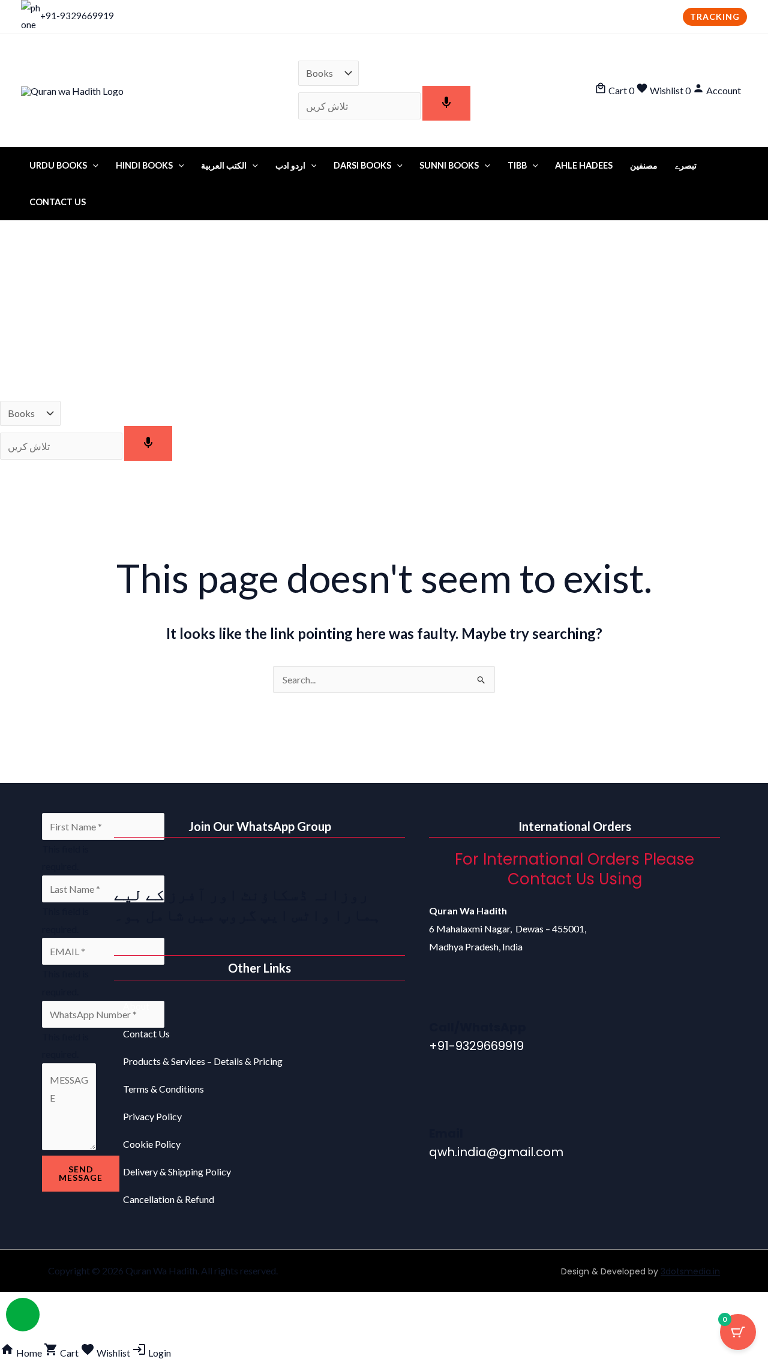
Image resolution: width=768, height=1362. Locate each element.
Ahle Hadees (584, 165)
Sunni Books (449, 165)
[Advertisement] (384, 311)
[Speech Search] (446, 103)
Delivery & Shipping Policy (177, 1171)
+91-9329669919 (77, 15)
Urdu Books (58, 165)
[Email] (444, 1105)
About (136, 1006)
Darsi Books (362, 165)
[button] (715, 17)
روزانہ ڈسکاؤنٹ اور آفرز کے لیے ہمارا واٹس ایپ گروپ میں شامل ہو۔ (248, 904)
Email (446, 1133)
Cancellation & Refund (168, 1199)
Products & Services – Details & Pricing (203, 1061)
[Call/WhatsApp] (444, 999)
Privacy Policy (152, 1116)
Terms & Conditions (163, 1088)
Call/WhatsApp (477, 1027)
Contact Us (57, 202)
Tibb (517, 165)
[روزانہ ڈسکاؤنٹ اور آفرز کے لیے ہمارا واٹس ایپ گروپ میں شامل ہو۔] (129, 865)
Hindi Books (144, 165)
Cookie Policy (152, 1144)
